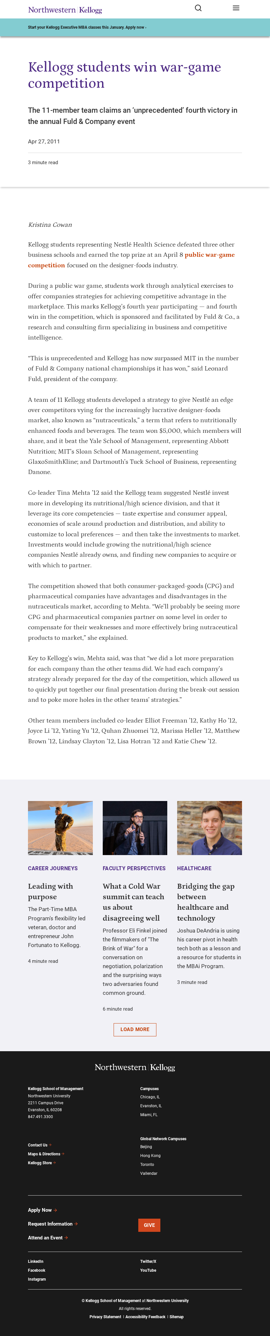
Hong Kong (150, 1155)
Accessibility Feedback (145, 1317)
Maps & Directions (44, 1154)
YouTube (148, 1270)
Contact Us (37, 1145)
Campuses (149, 1088)
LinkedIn (35, 1261)
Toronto (147, 1164)
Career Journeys (53, 868)
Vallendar (148, 1173)
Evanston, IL (151, 1106)
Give (149, 1225)
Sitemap (177, 1317)
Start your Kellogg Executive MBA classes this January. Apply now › (87, 27)
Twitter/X (148, 1261)
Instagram (37, 1279)
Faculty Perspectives (134, 868)
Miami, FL (148, 1115)
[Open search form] (211, 8)
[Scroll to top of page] (258, 1302)
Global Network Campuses (163, 1139)
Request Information (50, 1224)
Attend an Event (45, 1238)
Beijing (146, 1146)
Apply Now (40, 1210)
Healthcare (194, 868)
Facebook (36, 1270)
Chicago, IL (150, 1097)
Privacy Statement (105, 1317)
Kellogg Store (40, 1163)
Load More (135, 1029)
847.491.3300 (40, 1116)
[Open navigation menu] (236, 8)
